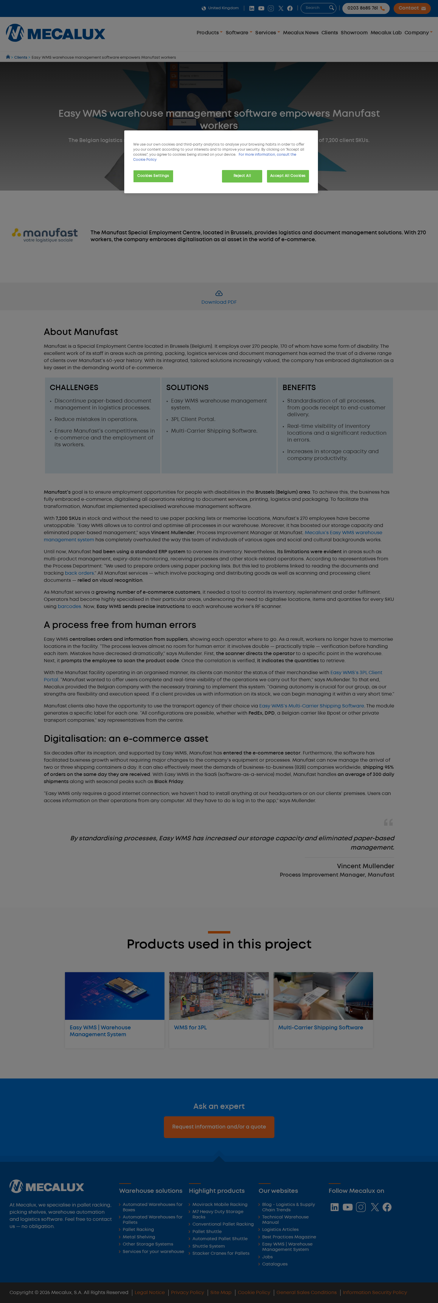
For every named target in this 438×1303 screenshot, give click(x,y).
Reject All (242, 175)
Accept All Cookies (288, 175)
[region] (221, 161)
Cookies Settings (153, 175)
